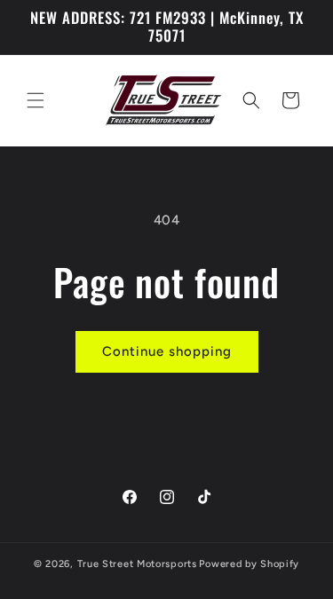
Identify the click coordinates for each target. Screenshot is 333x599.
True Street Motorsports (137, 564)
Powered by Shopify (249, 564)
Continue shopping (167, 351)
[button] (35, 100)
